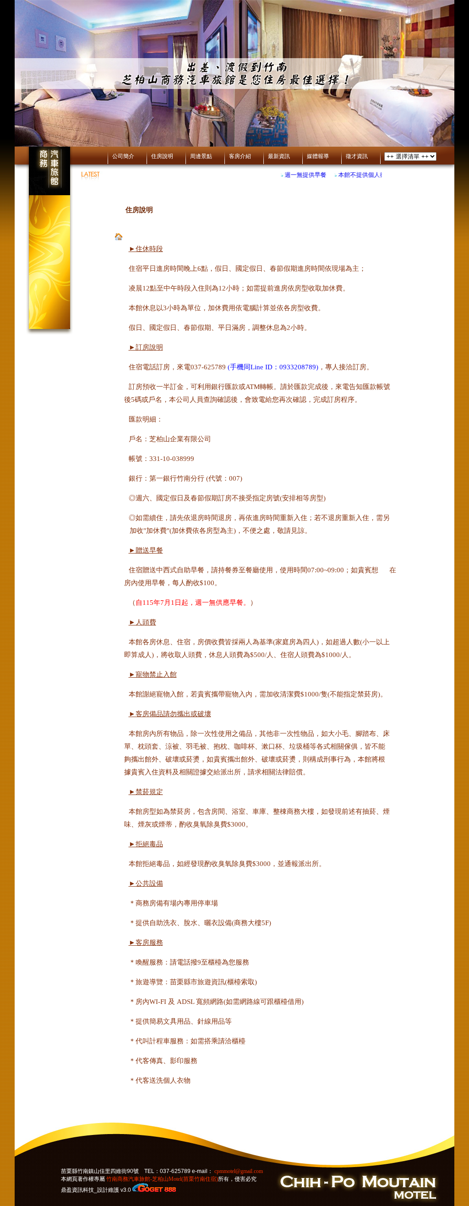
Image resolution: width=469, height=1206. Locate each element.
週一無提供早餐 (298, 174)
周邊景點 (201, 156)
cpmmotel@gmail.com (238, 1171)
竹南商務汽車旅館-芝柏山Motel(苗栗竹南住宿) (161, 1179)
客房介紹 (240, 156)
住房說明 (162, 156)
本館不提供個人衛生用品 (364, 174)
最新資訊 (279, 156)
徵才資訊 (357, 156)
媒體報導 (318, 156)
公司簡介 (123, 156)
